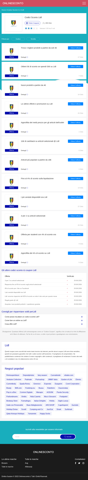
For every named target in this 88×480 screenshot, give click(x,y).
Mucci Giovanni (50, 396)
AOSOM (50, 392)
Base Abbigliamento (34, 405)
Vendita (33, 39)
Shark (59, 409)
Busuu (41, 388)
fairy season (42, 375)
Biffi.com (18, 388)
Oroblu (24, 396)
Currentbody (11, 384)
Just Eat (50, 409)
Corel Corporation (72, 384)
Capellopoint (63, 405)
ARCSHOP (50, 405)
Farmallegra (25, 401)
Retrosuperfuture (12, 375)
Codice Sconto (12, 10)
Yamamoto (32, 414)
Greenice (36, 384)
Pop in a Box (11, 392)
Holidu (51, 401)
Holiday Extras (12, 409)
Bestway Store (11, 401)
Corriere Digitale (26, 392)
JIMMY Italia (52, 379)
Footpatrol (63, 396)
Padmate (28, 379)
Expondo (47, 384)
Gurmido (75, 405)
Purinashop (40, 379)
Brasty (8, 388)
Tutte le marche (7, 467)
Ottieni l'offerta (75, 48)
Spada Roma (25, 384)
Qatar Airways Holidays (15, 414)
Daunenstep (63, 388)
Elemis (78, 379)
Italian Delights (40, 401)
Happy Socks (45, 414)
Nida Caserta (35, 396)
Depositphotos (28, 375)
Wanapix (39, 392)
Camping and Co (36, 409)
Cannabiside (56, 375)
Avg (26, 463)
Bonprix (5, 463)
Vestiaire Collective (13, 379)
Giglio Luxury (63, 401)
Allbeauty (28, 467)
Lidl (23, 10)
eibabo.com (68, 375)
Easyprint (58, 384)
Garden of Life (66, 379)
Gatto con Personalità (14, 405)
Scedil (23, 409)
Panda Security (62, 392)
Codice (18, 39)
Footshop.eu (30, 388)
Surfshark (68, 409)
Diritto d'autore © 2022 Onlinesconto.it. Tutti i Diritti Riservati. (24, 476)
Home (4, 10)
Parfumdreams (12, 396)
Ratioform (51, 388)
